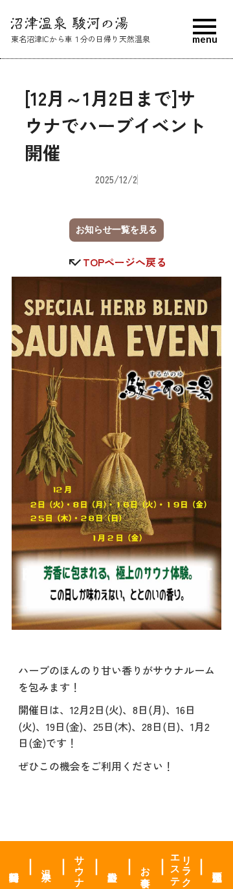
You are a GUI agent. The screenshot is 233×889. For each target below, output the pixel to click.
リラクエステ (182, 865)
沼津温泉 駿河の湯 (69, 24)
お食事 (146, 865)
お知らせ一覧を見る (116, 230)
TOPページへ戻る (124, 262)
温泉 (47, 865)
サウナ (80, 865)
